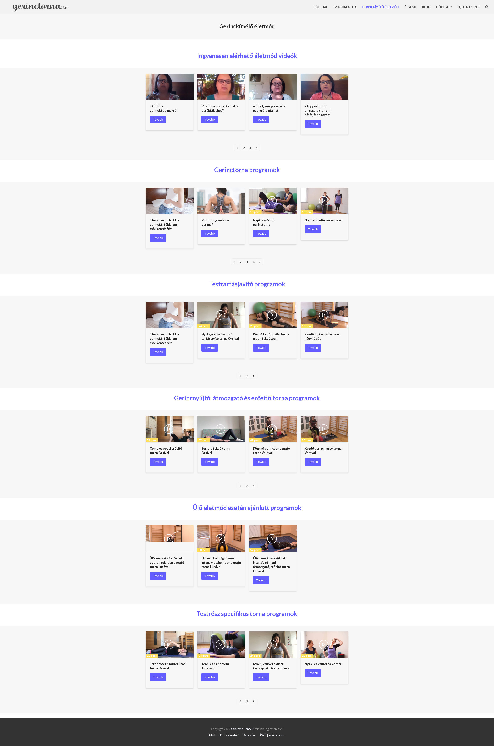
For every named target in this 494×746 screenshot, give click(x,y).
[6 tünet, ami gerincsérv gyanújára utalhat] (273, 86)
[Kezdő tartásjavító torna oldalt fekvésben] (273, 315)
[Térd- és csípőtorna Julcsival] (221, 644)
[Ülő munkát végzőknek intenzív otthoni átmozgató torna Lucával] (221, 538)
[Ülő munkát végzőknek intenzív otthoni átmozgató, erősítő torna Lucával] (273, 538)
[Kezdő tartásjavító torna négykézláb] (325, 315)
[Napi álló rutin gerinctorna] (325, 200)
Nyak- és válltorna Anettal (323, 664)
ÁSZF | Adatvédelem (272, 735)
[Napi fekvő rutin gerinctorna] (273, 200)
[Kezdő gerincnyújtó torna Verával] (325, 429)
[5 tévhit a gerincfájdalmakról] (170, 86)
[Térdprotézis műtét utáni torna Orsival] (170, 644)
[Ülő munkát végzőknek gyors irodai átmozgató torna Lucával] (170, 538)
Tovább (158, 119)
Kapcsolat (249, 735)
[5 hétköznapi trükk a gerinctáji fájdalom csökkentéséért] (170, 200)
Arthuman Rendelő (242, 729)
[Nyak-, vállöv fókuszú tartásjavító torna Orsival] (221, 315)
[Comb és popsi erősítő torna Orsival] (170, 429)
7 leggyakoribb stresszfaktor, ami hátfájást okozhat (318, 110)
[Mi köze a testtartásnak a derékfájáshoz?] (221, 86)
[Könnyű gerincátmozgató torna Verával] (273, 429)
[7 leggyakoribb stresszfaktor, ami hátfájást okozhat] (325, 86)
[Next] (257, 147)
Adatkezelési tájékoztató (224, 735)
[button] (486, 7)
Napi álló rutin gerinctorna (324, 220)
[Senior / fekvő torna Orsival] (221, 429)
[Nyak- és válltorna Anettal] (325, 644)
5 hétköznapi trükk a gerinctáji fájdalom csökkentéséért (164, 224)
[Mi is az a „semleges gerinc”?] (221, 200)
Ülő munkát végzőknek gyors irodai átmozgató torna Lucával (167, 562)
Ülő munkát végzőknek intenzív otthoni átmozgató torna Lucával (221, 562)
